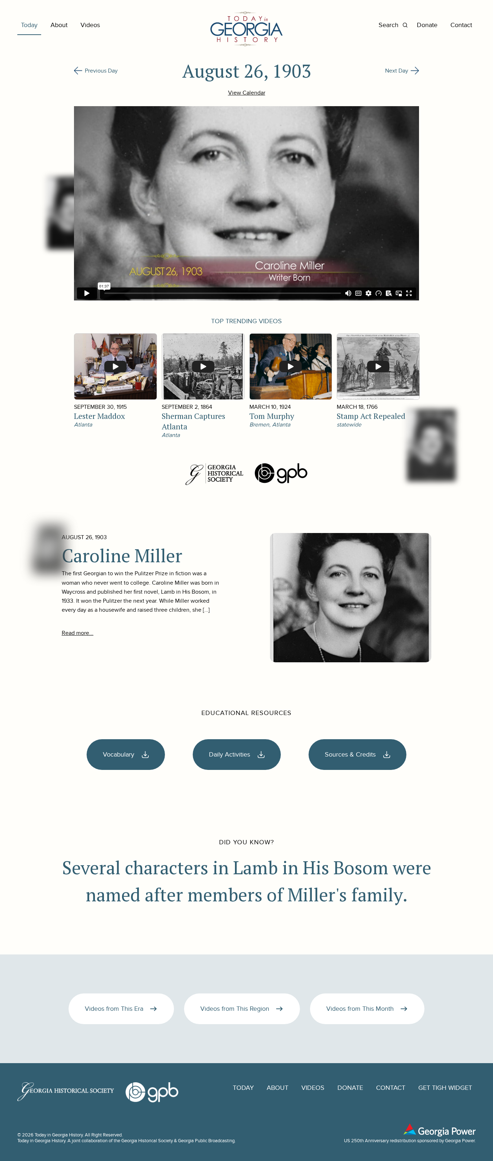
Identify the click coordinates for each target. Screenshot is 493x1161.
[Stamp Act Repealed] (378, 366)
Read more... (77, 633)
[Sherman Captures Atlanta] (203, 366)
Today (29, 25)
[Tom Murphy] (290, 366)
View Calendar (246, 92)
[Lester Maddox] (115, 366)
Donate (427, 25)
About (59, 25)
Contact (461, 25)
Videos (90, 25)
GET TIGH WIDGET (445, 1088)
